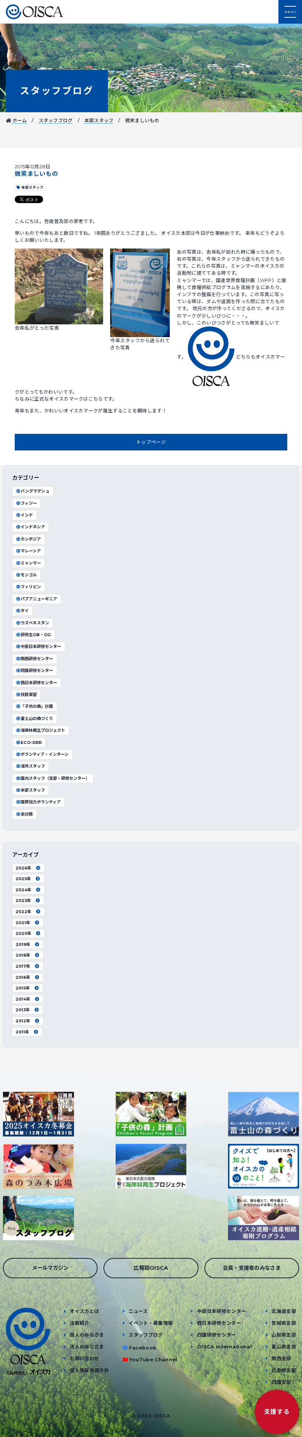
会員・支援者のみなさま (252, 1268)
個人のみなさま (87, 1335)
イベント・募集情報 (151, 1323)
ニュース (138, 1311)
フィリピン (31, 586)
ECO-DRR (31, 742)
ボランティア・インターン (45, 754)
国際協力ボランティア (41, 802)
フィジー (29, 503)
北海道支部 (283, 1311)
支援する (277, 1411)
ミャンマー (31, 563)
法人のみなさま (87, 1346)
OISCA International (224, 1346)
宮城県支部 (283, 1323)
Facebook (143, 1348)
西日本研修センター (39, 682)
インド (27, 515)
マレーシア (31, 550)
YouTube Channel (153, 1359)
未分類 (27, 814)
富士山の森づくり (37, 718)
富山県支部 (283, 1346)
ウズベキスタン (35, 622)
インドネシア (33, 526)
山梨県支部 (283, 1335)
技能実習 (29, 694)
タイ (25, 610)
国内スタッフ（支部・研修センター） (55, 778)
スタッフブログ (57, 90)
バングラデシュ (35, 491)
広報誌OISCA (151, 1268)
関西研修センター (37, 658)
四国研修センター (37, 670)
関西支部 (281, 1358)
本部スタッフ (99, 120)
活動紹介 (79, 1323)
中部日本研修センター (41, 646)
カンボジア (31, 539)
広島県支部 (283, 1370)
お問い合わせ (84, 1358)
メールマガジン (50, 1268)
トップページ (151, 442)
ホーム (19, 120)
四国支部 (281, 1382)
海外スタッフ (33, 766)
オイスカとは (84, 1311)
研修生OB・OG (36, 634)
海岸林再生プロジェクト (43, 730)
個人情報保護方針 (89, 1370)
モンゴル (29, 574)
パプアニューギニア (39, 598)
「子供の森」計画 (37, 706)
